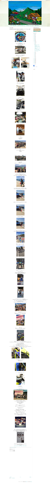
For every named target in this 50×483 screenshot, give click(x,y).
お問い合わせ (37, 25)
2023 (34, 36)
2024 (34, 35)
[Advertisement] (20, 471)
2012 (34, 61)
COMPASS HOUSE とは (21, 25)
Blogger (31, 481)
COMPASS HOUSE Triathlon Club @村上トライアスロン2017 (37, 46)
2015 (34, 59)
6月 (34, 53)
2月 (34, 56)
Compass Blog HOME (13, 25)
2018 (34, 40)
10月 (34, 43)
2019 (34, 39)
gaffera (26, 481)
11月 (34, 42)
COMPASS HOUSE (20, 3)
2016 (34, 58)
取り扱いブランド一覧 (30, 25)
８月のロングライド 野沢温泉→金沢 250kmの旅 (37, 50)
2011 (34, 62)
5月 (34, 54)
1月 (34, 57)
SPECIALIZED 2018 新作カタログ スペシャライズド (37, 49)
